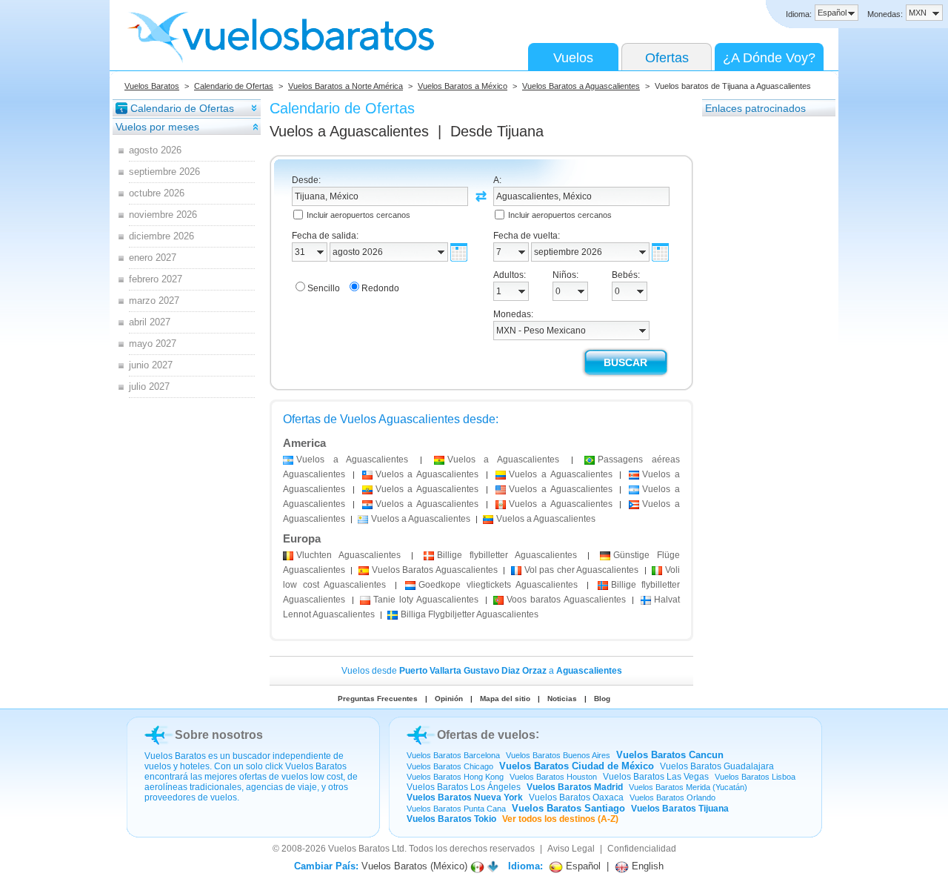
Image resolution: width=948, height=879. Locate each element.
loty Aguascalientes (425, 599)
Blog (602, 698)
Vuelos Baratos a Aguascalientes (581, 86)
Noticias (562, 698)
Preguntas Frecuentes (378, 698)
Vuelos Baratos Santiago (568, 808)
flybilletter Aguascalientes (507, 555)
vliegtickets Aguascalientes (498, 585)
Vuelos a (349, 131)
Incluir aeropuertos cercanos (358, 214)
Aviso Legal (571, 848)
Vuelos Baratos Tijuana (680, 808)
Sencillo (323, 288)
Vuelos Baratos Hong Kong (455, 776)
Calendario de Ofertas (233, 86)
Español (582, 866)
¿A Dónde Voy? (769, 57)
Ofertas (667, 57)
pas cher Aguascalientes (581, 570)
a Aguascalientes (352, 459)
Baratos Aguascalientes (435, 570)
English (646, 866)
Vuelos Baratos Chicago (450, 766)
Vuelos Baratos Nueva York (465, 797)
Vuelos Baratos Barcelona (453, 755)
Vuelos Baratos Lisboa (755, 776)
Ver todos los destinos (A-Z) (560, 819)
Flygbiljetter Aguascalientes (469, 614)
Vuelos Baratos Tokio (451, 819)
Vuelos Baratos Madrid (575, 787)
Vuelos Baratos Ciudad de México (576, 766)
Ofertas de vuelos (486, 735)
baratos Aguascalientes (566, 599)
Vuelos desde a (481, 671)
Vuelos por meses (157, 127)
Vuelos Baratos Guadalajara (717, 766)
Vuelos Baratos (151, 86)
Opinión (449, 698)
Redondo (380, 288)
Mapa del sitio (505, 698)
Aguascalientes (348, 555)
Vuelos (573, 57)
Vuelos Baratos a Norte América (345, 86)
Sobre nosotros (219, 735)
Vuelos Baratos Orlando (672, 797)
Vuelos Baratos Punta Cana (456, 808)
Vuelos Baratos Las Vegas (656, 777)
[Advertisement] (761, 340)
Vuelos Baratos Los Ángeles (464, 787)
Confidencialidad (641, 848)
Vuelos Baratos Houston (553, 776)
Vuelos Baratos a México (462, 86)
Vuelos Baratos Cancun (670, 754)
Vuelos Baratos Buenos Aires (558, 755)
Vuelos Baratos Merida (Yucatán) (688, 787)
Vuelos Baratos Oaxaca (576, 797)
